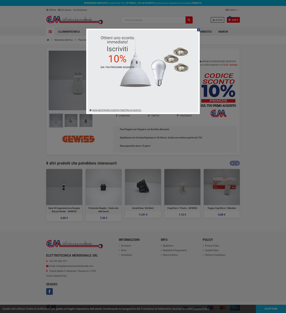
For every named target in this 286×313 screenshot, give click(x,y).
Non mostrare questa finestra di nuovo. (117, 110)
